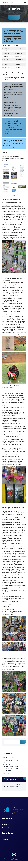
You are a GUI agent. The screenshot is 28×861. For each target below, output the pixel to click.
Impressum (5, 841)
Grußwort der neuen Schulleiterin (12, 786)
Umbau (6, 827)
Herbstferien (9, 753)
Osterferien (9, 770)
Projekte (6, 824)
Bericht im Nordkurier (7, 387)
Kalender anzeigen (6, 773)
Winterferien (9, 762)
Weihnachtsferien (10, 757)
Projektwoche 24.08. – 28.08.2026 (12, 785)
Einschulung (7, 788)
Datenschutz (5, 839)
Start (13, 16)
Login (4, 858)
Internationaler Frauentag (12, 766)
